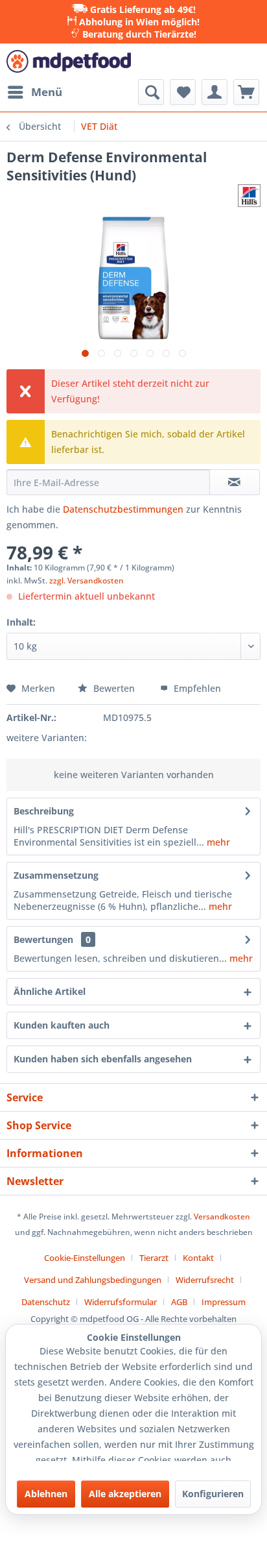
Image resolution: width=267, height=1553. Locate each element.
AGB (179, 1302)
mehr (217, 842)
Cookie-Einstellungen (84, 1258)
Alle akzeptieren (125, 1493)
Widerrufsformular (120, 1302)
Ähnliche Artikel (50, 991)
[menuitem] (34, 92)
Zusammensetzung (56, 875)
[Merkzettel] (183, 92)
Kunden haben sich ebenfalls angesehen (103, 1059)
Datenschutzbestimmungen (123, 509)
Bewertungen (43, 939)
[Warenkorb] (246, 92)
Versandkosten (222, 1216)
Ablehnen (46, 1493)
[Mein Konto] (214, 92)
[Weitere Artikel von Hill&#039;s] (249, 195)
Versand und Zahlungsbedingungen (92, 1280)
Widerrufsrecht (205, 1280)
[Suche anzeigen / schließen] (151, 92)
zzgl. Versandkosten (86, 580)
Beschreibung (44, 811)
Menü (46, 91)
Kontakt (198, 1258)
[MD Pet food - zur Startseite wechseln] (68, 61)
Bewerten (114, 688)
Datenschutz (45, 1302)
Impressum (224, 1302)
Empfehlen (196, 688)
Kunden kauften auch (62, 1025)
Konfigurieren (213, 1493)
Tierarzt (153, 1258)
